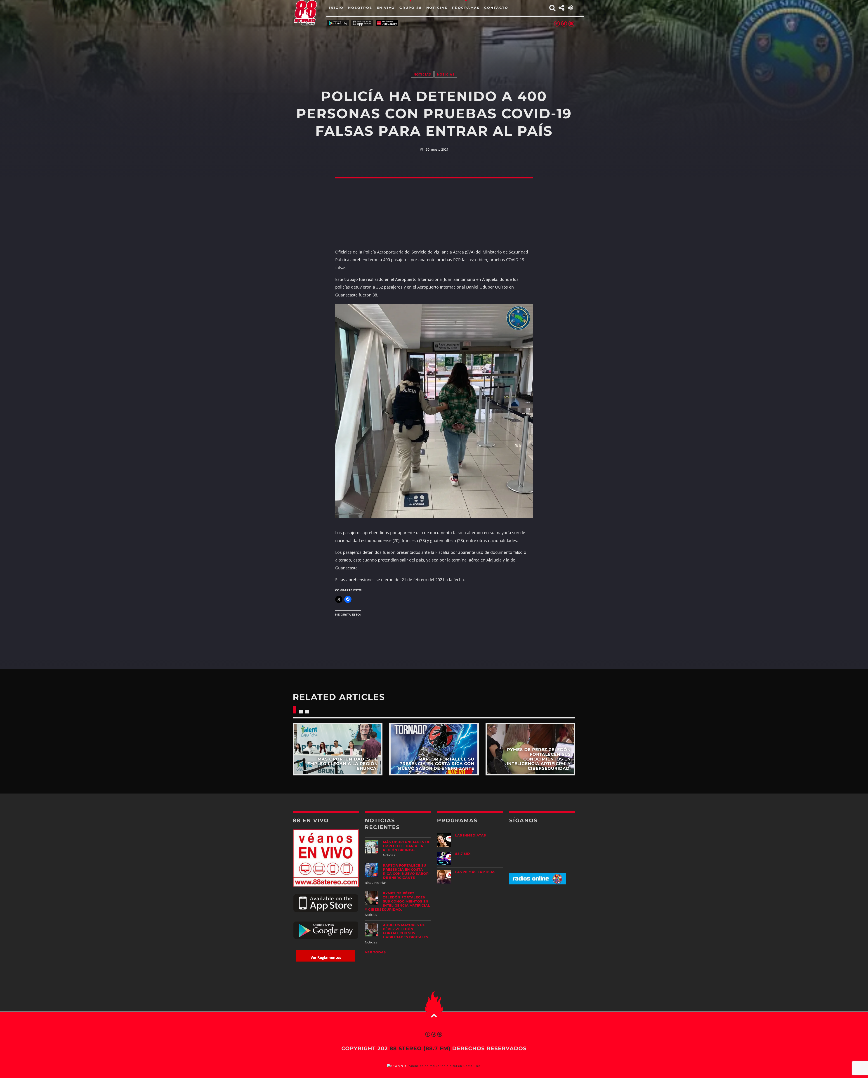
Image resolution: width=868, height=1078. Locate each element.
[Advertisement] (434, 43)
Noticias (422, 74)
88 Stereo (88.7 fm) (420, 1048)
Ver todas (375, 952)
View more (337, 749)
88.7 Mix (463, 854)
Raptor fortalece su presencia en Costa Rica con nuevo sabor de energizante (406, 871)
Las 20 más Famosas (475, 872)
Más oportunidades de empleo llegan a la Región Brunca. (406, 846)
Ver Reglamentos (326, 957)
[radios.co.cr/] (537, 883)
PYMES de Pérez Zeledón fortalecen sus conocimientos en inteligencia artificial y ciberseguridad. (397, 901)
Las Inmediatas (470, 835)
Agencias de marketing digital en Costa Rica (445, 1066)
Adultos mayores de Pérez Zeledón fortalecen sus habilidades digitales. (406, 931)
